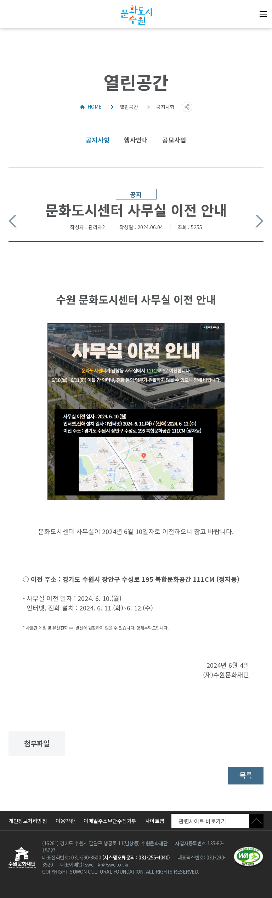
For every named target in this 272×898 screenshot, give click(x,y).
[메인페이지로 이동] (136, 15)
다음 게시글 (259, 221)
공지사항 (98, 139)
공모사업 (174, 139)
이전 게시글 (12, 221)
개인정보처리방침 (27, 820)
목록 (245, 775)
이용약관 (65, 820)
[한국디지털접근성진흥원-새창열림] (248, 857)
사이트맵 (154, 820)
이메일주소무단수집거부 (110, 820)
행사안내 (136, 139)
